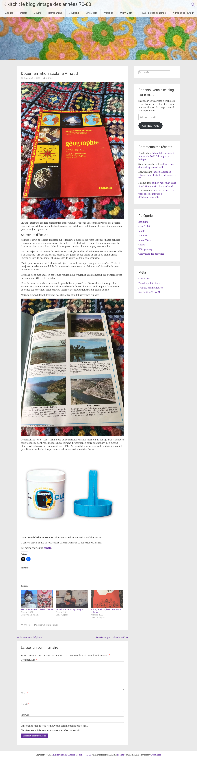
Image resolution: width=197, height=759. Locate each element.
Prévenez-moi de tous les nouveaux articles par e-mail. (51, 730)
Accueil (9, 12)
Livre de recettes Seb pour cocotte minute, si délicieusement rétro (156, 193)
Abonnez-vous (150, 125)
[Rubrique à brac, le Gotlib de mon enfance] (107, 599)
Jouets (38, 12)
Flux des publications (149, 283)
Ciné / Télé (91, 12)
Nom (24, 693)
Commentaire (29, 659)
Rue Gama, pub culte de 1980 (112, 637)
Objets (23, 12)
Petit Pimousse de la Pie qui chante (37, 609)
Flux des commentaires (150, 287)
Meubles (108, 12)
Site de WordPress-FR (149, 292)
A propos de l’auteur (183, 12)
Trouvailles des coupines (152, 12)
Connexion (144, 278)
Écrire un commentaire (47, 625)
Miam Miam (126, 12)
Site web (25, 715)
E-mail (25, 704)
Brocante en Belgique (29, 637)
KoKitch (49, 78)
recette (47, 548)
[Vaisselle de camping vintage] (72, 599)
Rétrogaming (55, 12)
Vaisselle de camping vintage (69, 609)
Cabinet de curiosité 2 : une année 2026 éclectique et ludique (156, 156)
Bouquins (74, 12)
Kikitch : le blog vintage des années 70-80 (47, 4)
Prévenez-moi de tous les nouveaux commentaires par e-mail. (55, 725)
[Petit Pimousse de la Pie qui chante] (37, 599)
